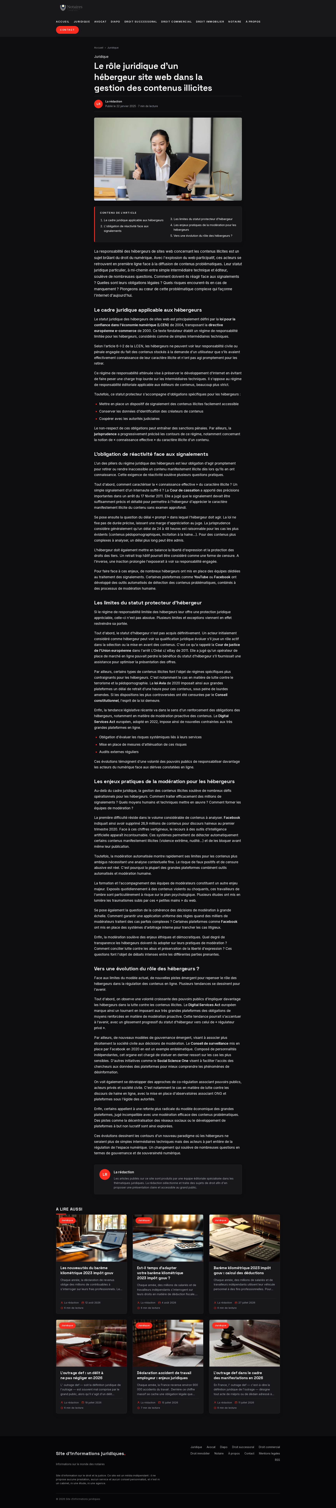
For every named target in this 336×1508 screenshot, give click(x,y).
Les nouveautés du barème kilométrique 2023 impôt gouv (86, 1270)
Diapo (115, 21)
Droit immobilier (210, 21)
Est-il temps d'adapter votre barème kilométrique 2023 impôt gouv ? (160, 1272)
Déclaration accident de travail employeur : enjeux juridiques (164, 1375)
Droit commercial (176, 21)
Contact (67, 29)
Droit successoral (140, 21)
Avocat (100, 21)
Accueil (62, 21)
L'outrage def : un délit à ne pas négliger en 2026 (81, 1375)
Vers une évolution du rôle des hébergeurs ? (203, 235)
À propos (253, 21)
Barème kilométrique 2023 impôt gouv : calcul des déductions (242, 1270)
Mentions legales (269, 1453)
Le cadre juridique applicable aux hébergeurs (134, 220)
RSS (277, 1459)
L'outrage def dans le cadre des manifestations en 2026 (238, 1375)
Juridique (82, 21)
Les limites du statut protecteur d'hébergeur (203, 219)
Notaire (235, 21)
